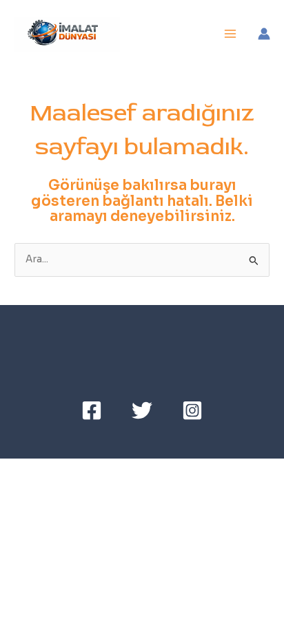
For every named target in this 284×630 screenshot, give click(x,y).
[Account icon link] (264, 34)
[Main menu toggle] (230, 34)
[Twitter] (142, 410)
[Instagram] (192, 410)
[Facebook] (91, 410)
